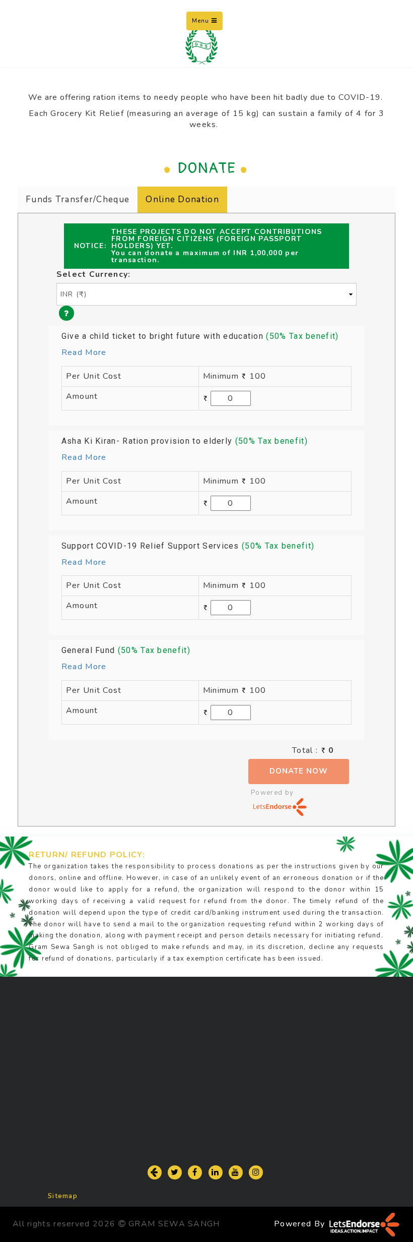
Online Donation (182, 199)
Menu (207, 23)
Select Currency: (93, 274)
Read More (84, 352)
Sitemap (63, 1196)
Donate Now (298, 771)
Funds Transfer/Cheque (77, 199)
